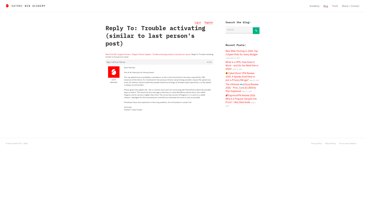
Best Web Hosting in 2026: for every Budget (242, 52)
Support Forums (124, 54)
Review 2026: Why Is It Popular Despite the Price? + (241, 99)
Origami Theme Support (141, 54)
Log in (198, 22)
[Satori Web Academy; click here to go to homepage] (25, 5)
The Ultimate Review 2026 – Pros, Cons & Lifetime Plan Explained (242, 88)
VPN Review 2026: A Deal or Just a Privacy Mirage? (240, 77)
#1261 (209, 62)
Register (208, 22)
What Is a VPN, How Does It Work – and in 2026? (242, 65)
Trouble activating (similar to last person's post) (171, 54)
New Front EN (111, 54)
